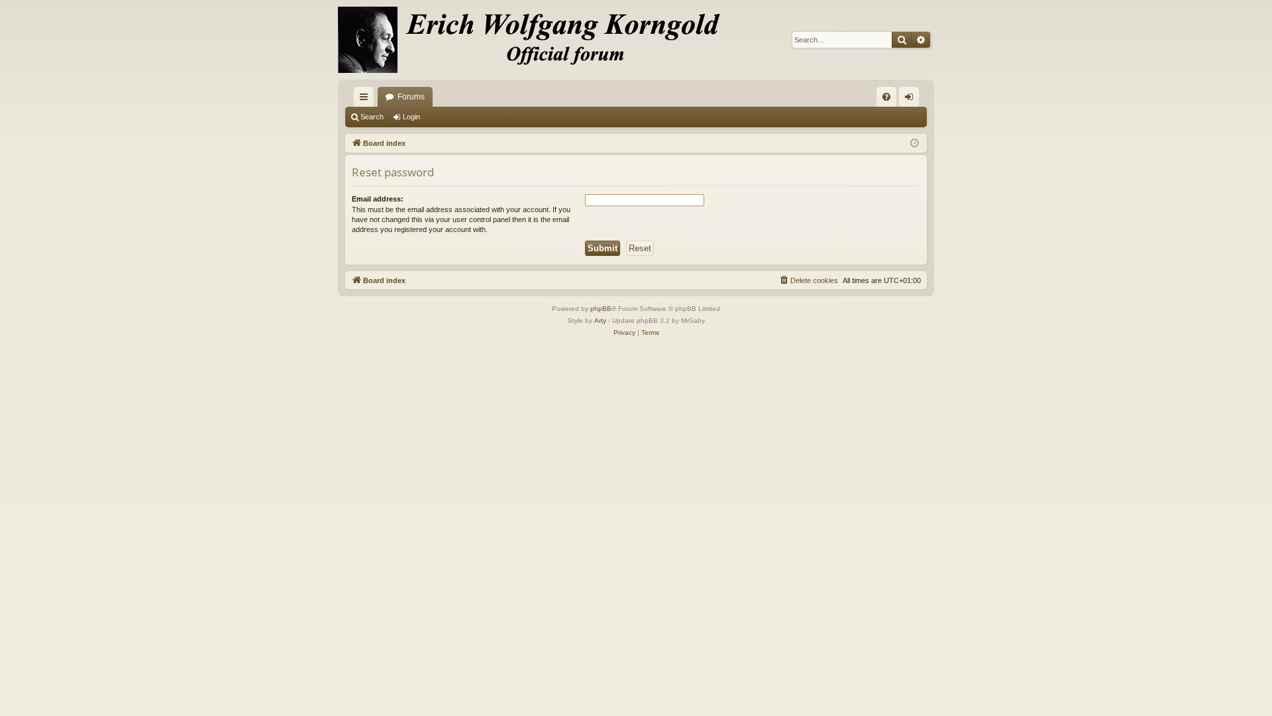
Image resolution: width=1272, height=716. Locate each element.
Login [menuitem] (911, 99)
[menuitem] (886, 97)
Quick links (366, 99)
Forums (411, 96)
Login (411, 117)
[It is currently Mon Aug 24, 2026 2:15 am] (914, 143)
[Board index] (536, 40)
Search (372, 117)
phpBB (600, 308)
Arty (600, 320)
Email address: (377, 199)
